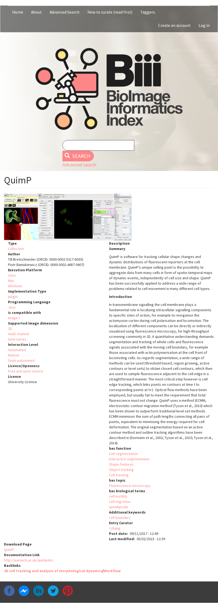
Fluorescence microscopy (129, 485)
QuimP (9, 549)
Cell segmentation (123, 453)
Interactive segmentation (129, 459)
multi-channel (18, 333)
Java (11, 307)
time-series (17, 339)
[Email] (82, 590)
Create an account (174, 25)
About (36, 12)
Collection (16, 248)
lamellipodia (118, 506)
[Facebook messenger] (24, 590)
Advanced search (79, 165)
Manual (13, 355)
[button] (109, 217)
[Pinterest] (67, 590)
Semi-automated (21, 360)
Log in (204, 25)
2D (10, 328)
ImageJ (14, 317)
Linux (12, 275)
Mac (11, 280)
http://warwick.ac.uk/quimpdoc (28, 560)
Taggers (147, 12)
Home (17, 12)
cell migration (120, 501)
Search (80, 156)
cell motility (118, 496)
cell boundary (120, 517)
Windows (15, 286)
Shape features (121, 464)
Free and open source (25, 371)
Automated (17, 349)
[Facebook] (9, 590)
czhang (114, 528)
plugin (13, 296)
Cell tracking (119, 475)
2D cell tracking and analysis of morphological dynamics (53, 570)
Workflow (112, 570)
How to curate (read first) (109, 12)
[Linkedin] (38, 590)
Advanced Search (64, 12)
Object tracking (121, 469)
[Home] (109, 89)
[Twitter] (53, 590)
